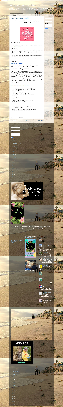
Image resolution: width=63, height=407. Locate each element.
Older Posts (40, 120)
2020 (13, 168)
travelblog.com (25, 85)
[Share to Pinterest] (22, 117)
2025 (13, 160)
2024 (13, 162)
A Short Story (15, 146)
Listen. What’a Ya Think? (17, 143)
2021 (13, 167)
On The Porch (13, 242)
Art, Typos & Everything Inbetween (47, 293)
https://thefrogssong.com (29, 237)
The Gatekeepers (15, 147)
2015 (13, 176)
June (13, 151)
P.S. (43, 285)
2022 (13, 165)
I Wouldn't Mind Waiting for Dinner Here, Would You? (16, 241)
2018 (13, 171)
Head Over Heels (45, 252)
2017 (13, 173)
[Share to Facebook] (21, 117)
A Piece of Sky (45, 299)
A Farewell (12, 237)
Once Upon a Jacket (16, 144)
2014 (13, 177)
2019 (13, 170)
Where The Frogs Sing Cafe (18, 13)
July (13, 149)
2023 (13, 163)
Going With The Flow (46, 265)
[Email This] (19, 117)
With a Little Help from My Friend (16, 243)
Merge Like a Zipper (14, 239)
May (13, 152)
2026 (13, 140)
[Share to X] (20, 117)
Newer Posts (13, 120)
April (14, 154)
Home (12, 13)
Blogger (33, 306)
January (14, 158)
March (14, 155)
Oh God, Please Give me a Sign (47, 238)
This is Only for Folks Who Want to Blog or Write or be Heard (47, 245)
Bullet (44, 271)
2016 (13, 174)
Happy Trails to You (46, 258)
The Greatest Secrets (46, 278)
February (14, 157)
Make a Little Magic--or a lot (20, 18)
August (14, 141)
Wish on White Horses (24, 5)
